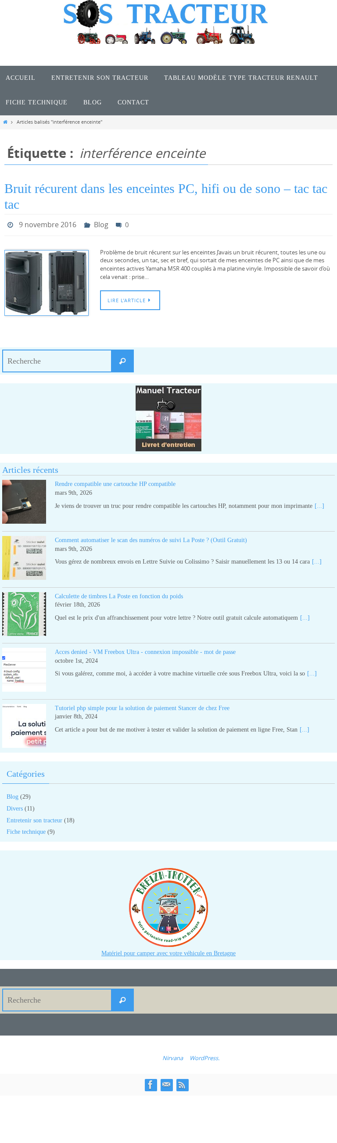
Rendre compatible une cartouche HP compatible (115, 482)
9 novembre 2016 (47, 224)
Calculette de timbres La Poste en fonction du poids (119, 593)
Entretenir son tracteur (34, 817)
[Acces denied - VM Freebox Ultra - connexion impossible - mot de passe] (24, 669)
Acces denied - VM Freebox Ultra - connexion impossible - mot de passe (145, 650)
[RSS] (182, 1082)
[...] (319, 503)
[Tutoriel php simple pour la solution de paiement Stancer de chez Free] (24, 724)
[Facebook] (150, 1082)
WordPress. (204, 1055)
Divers (15, 806)
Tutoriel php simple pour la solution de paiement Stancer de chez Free (142, 705)
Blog (101, 224)
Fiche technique (26, 829)
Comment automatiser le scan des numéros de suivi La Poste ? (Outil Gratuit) (151, 537)
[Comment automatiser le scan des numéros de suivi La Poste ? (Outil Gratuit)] (24, 556)
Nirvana (172, 1055)
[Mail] (166, 1082)
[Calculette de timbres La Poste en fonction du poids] (24, 612)
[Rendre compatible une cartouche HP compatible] (24, 501)
